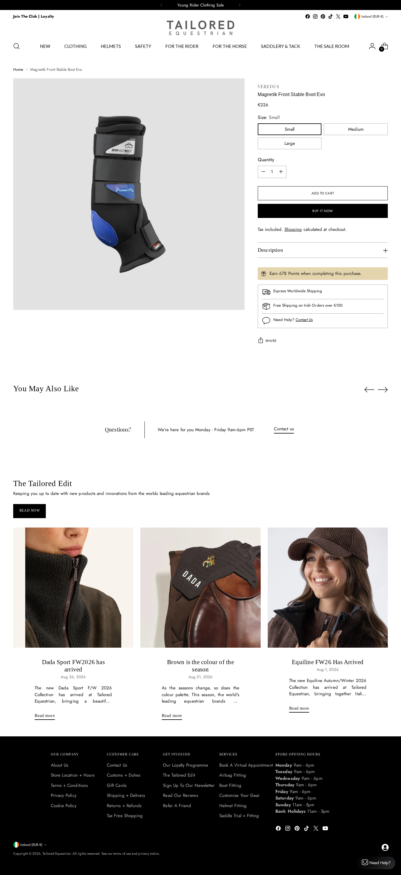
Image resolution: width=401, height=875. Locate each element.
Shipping (293, 229)
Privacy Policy (64, 795)
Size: (269, 117)
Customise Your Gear (239, 795)
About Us (59, 765)
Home (18, 69)
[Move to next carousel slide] (383, 389)
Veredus (268, 86)
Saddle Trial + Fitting (239, 815)
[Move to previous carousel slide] (369, 390)
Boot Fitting (230, 785)
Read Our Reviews (180, 795)
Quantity (266, 159)
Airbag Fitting (232, 775)
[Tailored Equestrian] (200, 28)
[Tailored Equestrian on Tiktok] (330, 16)
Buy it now (322, 211)
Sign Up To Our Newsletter (189, 785)
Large (289, 143)
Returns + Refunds (124, 805)
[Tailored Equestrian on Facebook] (307, 16)
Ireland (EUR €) (372, 16)
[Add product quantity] (281, 172)
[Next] (239, 5)
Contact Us (304, 320)
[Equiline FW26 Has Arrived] (328, 588)
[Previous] (161, 5)
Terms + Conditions (69, 785)
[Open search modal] (16, 46)
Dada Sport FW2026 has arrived (73, 666)
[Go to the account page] (372, 46)
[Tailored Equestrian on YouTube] (345, 16)
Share (271, 340)
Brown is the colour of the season (200, 666)
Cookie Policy (64, 805)
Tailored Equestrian (56, 853)
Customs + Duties (123, 775)
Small (289, 129)
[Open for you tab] (385, 847)
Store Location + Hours (73, 775)
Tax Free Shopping (125, 815)
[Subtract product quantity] (263, 172)
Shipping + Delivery (126, 795)
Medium (356, 129)
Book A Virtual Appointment (246, 765)
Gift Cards (117, 785)
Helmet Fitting (233, 805)
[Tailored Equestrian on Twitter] (338, 16)
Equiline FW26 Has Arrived (327, 662)
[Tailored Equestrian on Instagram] (315, 16)
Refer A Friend (177, 805)
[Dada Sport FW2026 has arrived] (73, 588)
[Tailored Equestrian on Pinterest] (323, 16)
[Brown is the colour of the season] (200, 588)
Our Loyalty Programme (185, 765)
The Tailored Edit (179, 775)
